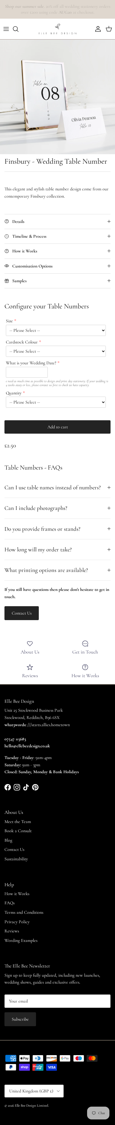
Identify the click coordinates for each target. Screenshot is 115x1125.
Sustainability (16, 859)
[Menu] (6, 29)
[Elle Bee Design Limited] (57, 28)
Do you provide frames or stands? (42, 528)
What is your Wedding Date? (31, 363)
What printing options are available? (46, 570)
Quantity (13, 393)
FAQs (9, 903)
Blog (8, 840)
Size (9, 321)
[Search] (18, 29)
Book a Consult (18, 831)
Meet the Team (17, 821)
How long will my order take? (38, 549)
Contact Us (14, 849)
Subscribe (20, 1019)
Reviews (11, 931)
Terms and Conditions (23, 912)
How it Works (16, 893)
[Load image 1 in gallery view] (57, 97)
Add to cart (57, 427)
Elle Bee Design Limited (31, 1105)
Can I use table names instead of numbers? (52, 487)
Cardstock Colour (22, 342)
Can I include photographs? (35, 508)
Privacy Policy (17, 922)
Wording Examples (20, 940)
